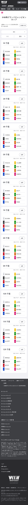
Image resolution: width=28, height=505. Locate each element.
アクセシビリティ (4, 469)
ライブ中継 (23, 9)
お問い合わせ (4, 466)
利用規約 (8, 487)
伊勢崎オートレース (6, 426)
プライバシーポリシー (21, 487)
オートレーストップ (6, 395)
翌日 (20, 36)
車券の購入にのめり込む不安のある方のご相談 (10, 493)
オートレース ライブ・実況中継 (8, 412)
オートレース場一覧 (6, 398)
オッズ (17, 9)
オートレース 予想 (5, 406)
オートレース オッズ (6, 409)
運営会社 (3, 487)
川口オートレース (5, 423)
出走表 (8, 9)
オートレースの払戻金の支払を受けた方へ (9, 495)
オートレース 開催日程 (6, 400)
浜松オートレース (5, 429)
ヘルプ (2, 463)
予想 (13, 9)
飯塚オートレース (5, 432)
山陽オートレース (5, 434)
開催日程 (3, 9)
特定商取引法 (13, 487)
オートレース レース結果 (7, 414)
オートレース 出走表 (6, 403)
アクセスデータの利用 (5, 471)
